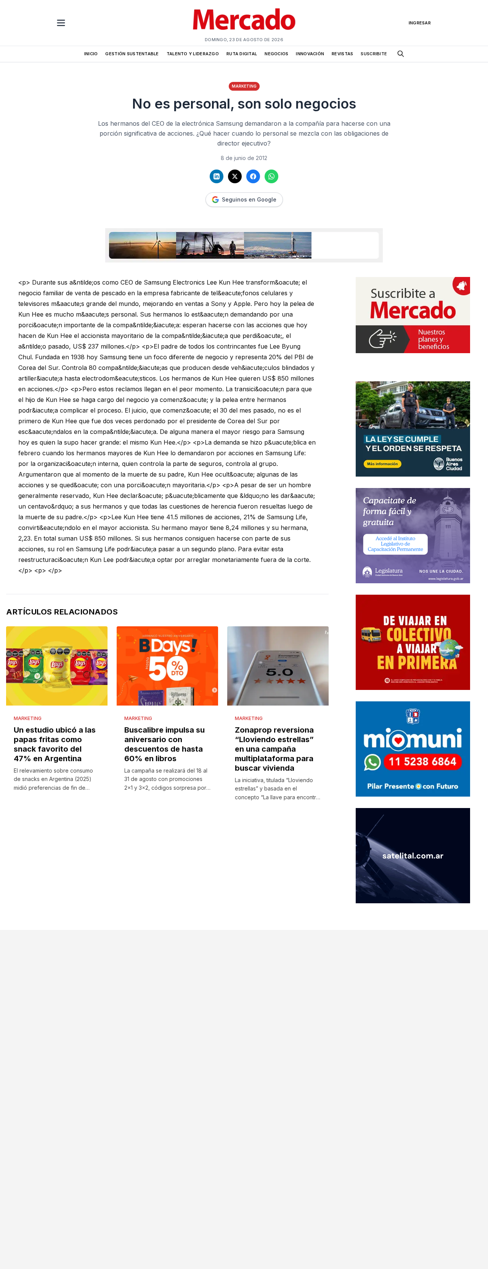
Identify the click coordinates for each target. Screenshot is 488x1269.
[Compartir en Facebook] (253, 176)
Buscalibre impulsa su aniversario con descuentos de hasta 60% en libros (164, 744)
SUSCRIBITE (374, 53)
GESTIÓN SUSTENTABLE (132, 53)
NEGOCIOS (276, 53)
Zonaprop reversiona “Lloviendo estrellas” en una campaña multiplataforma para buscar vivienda (274, 749)
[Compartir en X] (235, 176)
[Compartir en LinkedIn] (216, 176)
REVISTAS (342, 53)
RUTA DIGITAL (241, 53)
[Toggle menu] (61, 22)
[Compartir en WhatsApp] (271, 176)
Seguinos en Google (249, 199)
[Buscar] (401, 54)
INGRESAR (420, 23)
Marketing (244, 86)
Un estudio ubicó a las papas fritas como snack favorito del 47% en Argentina (55, 744)
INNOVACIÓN (310, 53)
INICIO (91, 53)
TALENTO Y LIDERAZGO (193, 53)
